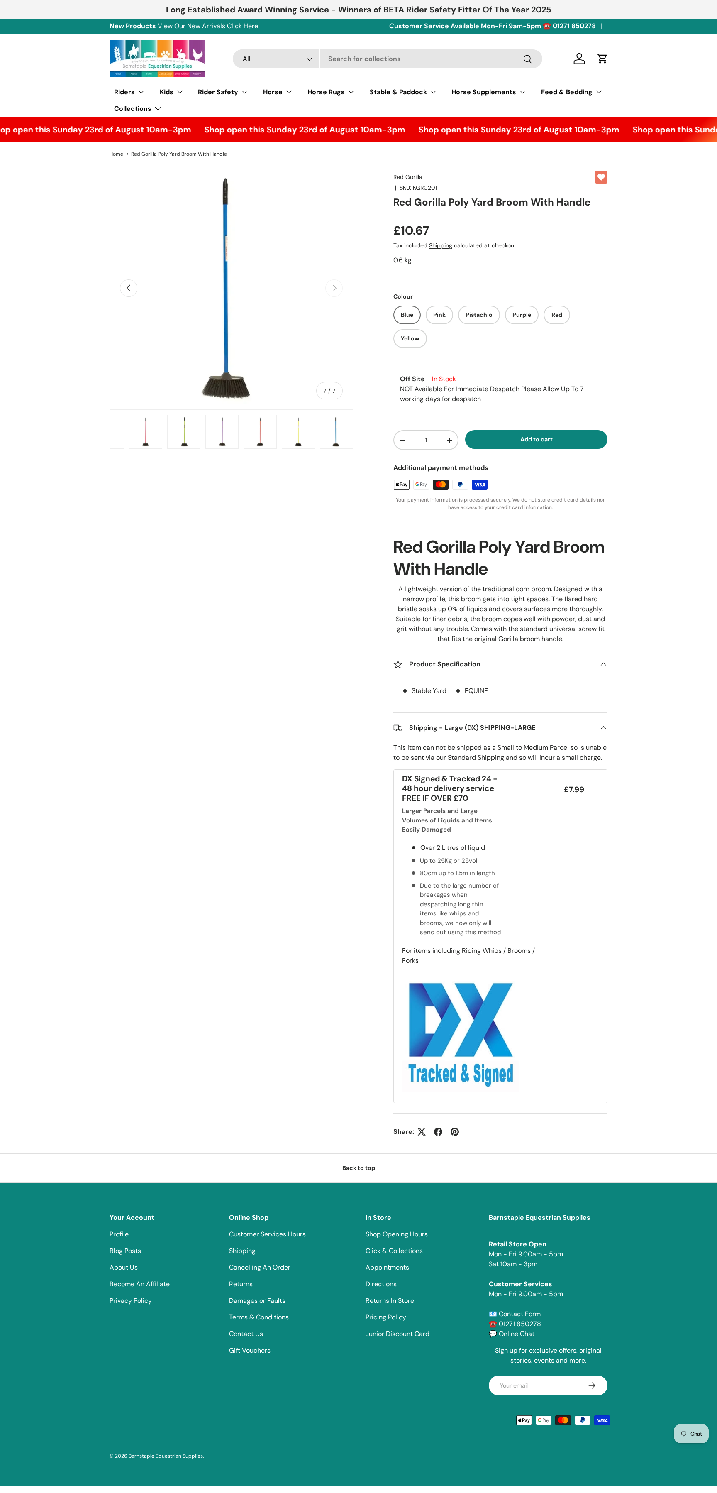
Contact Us (246, 1333)
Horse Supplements (483, 92)
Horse (273, 92)
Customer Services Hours (267, 1234)
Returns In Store (390, 1300)
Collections (132, 108)
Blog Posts (125, 1250)
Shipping (440, 245)
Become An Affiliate (140, 1284)
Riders (124, 92)
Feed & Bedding (567, 92)
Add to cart (536, 439)
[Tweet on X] (421, 1131)
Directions (381, 1284)
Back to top (358, 1168)
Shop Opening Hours (397, 1234)
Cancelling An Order (259, 1267)
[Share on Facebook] (438, 1131)
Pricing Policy (386, 1317)
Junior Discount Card (397, 1333)
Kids (166, 92)
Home (116, 154)
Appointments (387, 1267)
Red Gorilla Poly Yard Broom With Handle (179, 154)
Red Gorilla (407, 177)
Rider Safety (218, 92)
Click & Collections (394, 1250)
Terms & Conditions (259, 1317)
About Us (124, 1267)
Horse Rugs (326, 92)
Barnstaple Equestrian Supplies (166, 1456)
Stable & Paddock (398, 92)
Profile (119, 1234)
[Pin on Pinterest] (454, 1131)
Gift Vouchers (250, 1350)
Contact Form (520, 1313)
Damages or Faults (257, 1300)
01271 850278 (520, 1323)
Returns (241, 1284)
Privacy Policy (131, 1300)
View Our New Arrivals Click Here (208, 26)
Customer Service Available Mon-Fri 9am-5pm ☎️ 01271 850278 (492, 26)
